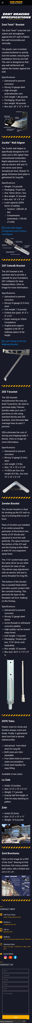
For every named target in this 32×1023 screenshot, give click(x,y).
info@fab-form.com (10, 924)
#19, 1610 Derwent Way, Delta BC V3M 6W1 (17, 939)
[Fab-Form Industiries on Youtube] (10, 957)
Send (16, 1017)
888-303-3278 (8, 932)
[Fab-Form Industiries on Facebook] (15, 957)
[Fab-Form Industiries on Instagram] (5, 957)
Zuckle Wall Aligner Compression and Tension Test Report (14, 231)
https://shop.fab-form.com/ (12, 917)
